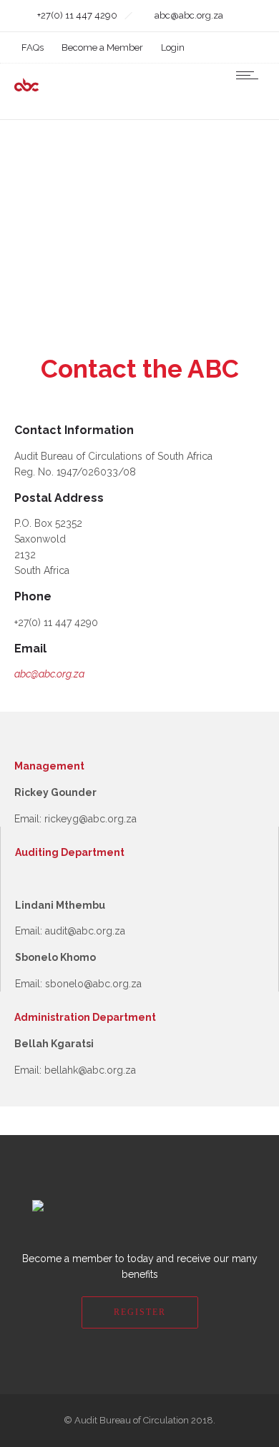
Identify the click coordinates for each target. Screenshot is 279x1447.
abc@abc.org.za (49, 674)
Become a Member (102, 47)
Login (173, 47)
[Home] (57, 88)
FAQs (32, 47)
